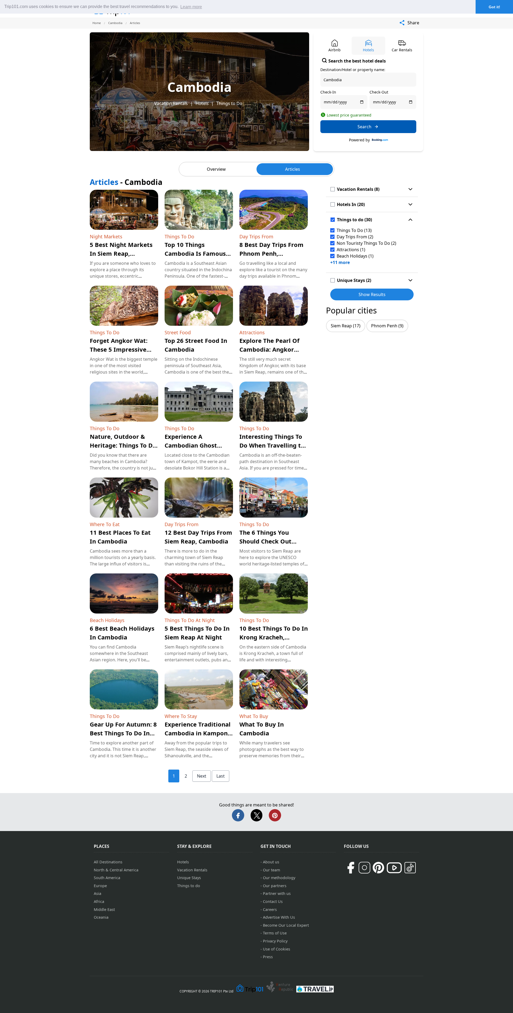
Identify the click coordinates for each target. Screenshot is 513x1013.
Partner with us (277, 893)
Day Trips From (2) (355, 237)
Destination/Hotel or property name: (352, 69)
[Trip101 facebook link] (350, 867)
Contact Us (273, 901)
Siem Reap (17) (345, 326)
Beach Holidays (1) (355, 256)
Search (364, 127)
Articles (292, 169)
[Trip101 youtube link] (394, 867)
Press (268, 956)
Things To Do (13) (354, 230)
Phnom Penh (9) (387, 326)
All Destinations (108, 861)
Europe (100, 885)
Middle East (104, 909)
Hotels (202, 103)
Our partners (274, 885)
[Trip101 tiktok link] (410, 867)
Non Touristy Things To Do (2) (366, 243)
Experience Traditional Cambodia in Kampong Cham (198, 733)
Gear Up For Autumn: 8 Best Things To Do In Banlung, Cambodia (123, 733)
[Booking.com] (380, 140)
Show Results (372, 294)
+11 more (340, 262)
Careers (270, 909)
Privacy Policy (275, 941)
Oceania (101, 917)
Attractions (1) (351, 250)
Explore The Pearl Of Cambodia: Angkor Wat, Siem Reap (269, 349)
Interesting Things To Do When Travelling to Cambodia (272, 445)
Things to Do (229, 103)
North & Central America (116, 869)
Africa (99, 901)
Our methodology (279, 877)
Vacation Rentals (171, 103)
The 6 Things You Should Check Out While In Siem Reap (267, 541)
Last (220, 776)
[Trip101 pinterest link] (378, 867)
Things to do (188, 885)
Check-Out (379, 92)
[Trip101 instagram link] (364, 867)
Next (201, 776)
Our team (271, 869)
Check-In (328, 92)
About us (271, 861)
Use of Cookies (276, 949)
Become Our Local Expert (286, 925)
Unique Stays (189, 877)
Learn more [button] (191, 7)
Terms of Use (275, 933)
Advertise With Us (279, 917)
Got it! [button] (494, 7)
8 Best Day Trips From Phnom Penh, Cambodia (271, 253)
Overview (216, 169)
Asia (97, 893)
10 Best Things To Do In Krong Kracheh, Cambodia (273, 637)
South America (107, 877)
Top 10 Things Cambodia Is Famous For (195, 253)
